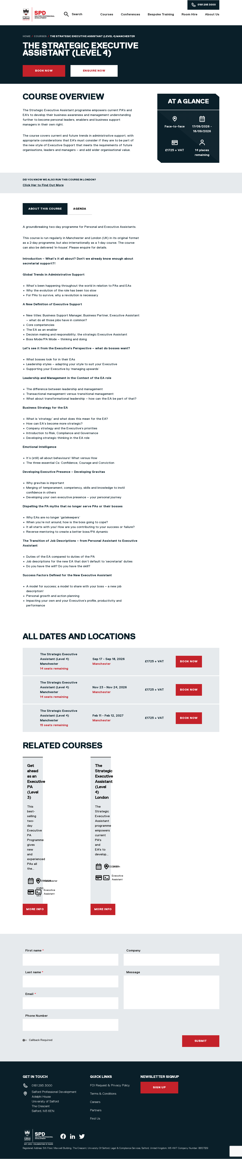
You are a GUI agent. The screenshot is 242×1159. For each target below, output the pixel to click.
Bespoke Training (161, 14)
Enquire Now (94, 70)
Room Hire (189, 14)
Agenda (79, 209)
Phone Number (36, 1015)
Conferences (130, 14)
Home (26, 36)
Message (133, 972)
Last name (33, 972)
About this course (45, 209)
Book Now (44, 70)
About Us (212, 14)
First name (33, 950)
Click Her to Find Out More (43, 185)
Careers (95, 1102)
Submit (201, 1041)
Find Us (95, 1118)
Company (133, 950)
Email (29, 994)
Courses (106, 14)
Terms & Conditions (103, 1093)
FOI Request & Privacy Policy (110, 1085)
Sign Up (159, 1087)
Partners (95, 1110)
